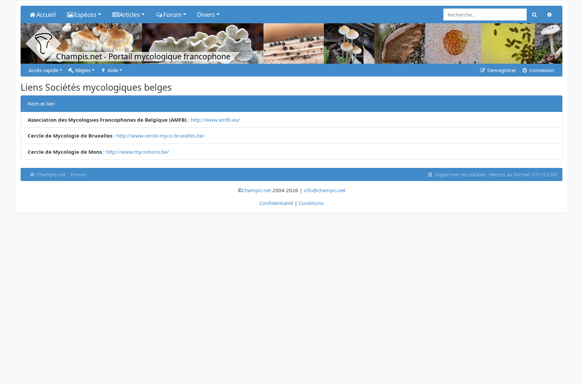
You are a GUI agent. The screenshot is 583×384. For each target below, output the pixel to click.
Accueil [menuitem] (46, 14)
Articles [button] (129, 14)
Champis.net (50, 174)
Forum (78, 174)
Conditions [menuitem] (311, 203)
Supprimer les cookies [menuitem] (460, 174)
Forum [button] (172, 14)
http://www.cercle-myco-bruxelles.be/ (160, 135)
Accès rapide (43, 70)
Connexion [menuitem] (541, 70)
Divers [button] (206, 14)
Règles (82, 70)
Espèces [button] (85, 14)
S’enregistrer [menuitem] (501, 70)
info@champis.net (324, 190)
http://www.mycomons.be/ (137, 151)
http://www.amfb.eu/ (215, 119)
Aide (112, 70)
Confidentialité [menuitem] (276, 203)
